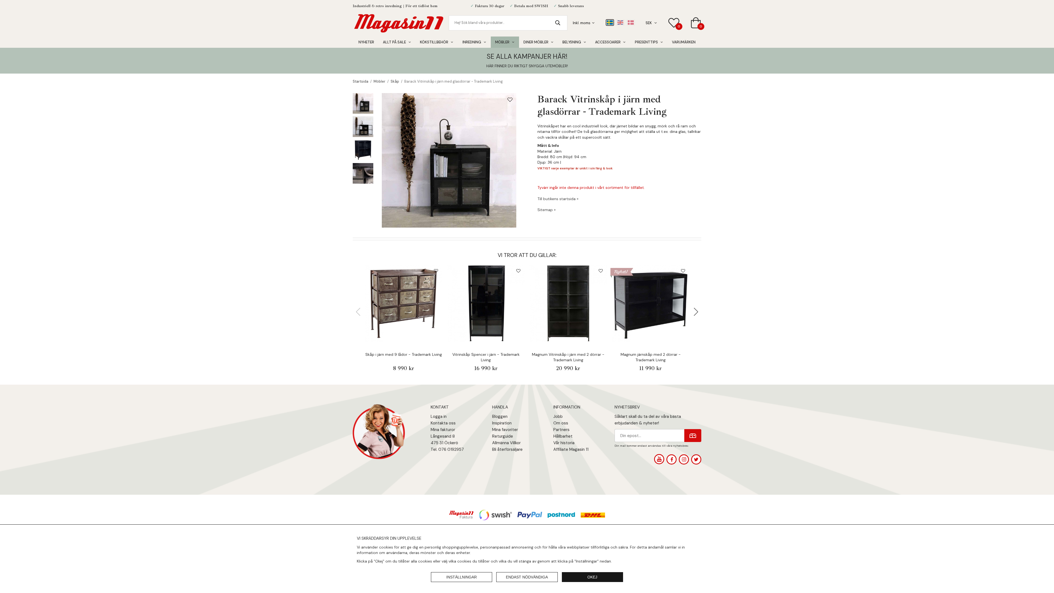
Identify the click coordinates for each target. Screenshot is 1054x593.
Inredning (471, 42)
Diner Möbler (535, 42)
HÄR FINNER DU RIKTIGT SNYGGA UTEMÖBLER (526, 65)
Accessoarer (608, 42)
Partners (561, 429)
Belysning (571, 42)
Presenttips (646, 42)
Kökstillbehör (434, 42)
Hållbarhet (563, 436)
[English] (620, 22)
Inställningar (461, 577)
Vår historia (563, 443)
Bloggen (500, 416)
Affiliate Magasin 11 (570, 449)
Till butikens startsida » (557, 198)
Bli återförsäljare (507, 449)
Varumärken (684, 42)
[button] (696, 312)
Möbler (502, 42)
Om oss (560, 423)
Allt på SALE (394, 42)
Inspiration (502, 423)
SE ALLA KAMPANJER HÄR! (527, 56)
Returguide (502, 436)
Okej (592, 577)
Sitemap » (546, 209)
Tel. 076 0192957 (447, 449)
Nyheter (366, 42)
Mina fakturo (442, 429)
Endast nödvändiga (527, 577)
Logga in (439, 416)
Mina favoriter (505, 429)
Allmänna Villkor (506, 443)
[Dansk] (631, 22)
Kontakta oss (443, 423)
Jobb (558, 416)
